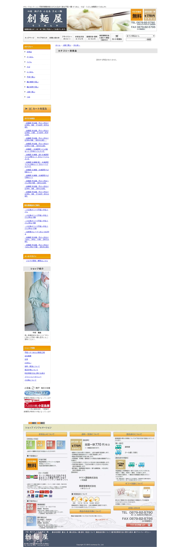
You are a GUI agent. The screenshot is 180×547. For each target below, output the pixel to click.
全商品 (29, 52)
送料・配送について (32, 366)
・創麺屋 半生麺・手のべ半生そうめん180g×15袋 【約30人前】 (37, 246)
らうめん (30, 72)
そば (28, 67)
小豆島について (30, 380)
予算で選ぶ (31, 77)
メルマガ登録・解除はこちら (37, 261)
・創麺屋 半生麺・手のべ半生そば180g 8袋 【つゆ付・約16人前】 (37, 125)
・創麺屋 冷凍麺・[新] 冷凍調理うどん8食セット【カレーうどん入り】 (37, 157)
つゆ (28, 97)
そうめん (30, 57)
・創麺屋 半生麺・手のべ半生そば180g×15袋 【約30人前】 (37, 145)
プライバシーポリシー (33, 377)
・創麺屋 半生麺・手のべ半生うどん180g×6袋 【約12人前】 (37, 182)
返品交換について (31, 370)
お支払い (28, 363)
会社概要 (28, 356)
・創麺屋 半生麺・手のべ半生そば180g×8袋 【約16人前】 (37, 139)
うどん (29, 62)
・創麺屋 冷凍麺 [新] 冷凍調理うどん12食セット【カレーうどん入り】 (37, 164)
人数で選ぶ (31, 92)
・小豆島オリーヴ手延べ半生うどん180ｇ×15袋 (36, 227)
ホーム (57, 45)
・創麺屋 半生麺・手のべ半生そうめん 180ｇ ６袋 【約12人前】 (37, 239)
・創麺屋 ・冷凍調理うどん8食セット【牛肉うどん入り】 (36, 150)
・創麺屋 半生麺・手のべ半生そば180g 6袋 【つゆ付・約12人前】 (37, 194)
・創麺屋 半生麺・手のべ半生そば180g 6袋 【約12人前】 (37, 187)
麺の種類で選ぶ (33, 82)
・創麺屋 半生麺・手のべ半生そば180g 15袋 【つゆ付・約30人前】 (37, 133)
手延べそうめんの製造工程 (35, 352)
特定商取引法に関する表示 (35, 373)
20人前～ (76, 45)
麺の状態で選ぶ (33, 87)
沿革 (26, 359)
